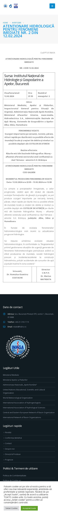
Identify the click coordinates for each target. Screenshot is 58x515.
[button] (52, 5)
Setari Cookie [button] (12, 508)
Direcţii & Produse (13, 454)
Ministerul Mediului (11, 375)
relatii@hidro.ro (19, 326)
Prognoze (9, 459)
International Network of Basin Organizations (22, 417)
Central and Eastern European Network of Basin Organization (29, 412)
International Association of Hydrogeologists (22, 402)
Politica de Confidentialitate (14, 475)
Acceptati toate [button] (29, 508)
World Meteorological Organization (18, 398)
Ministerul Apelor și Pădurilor (15, 380)
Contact (8, 443)
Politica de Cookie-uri (12, 480)
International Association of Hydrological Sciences (24, 407)
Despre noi (10, 449)
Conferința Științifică (13, 438)
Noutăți (8, 432)
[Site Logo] (10, 5)
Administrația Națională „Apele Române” (20, 385)
